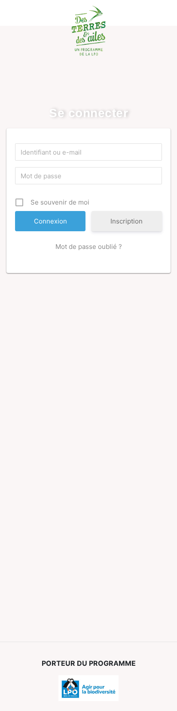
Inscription (126, 221)
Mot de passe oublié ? (88, 246)
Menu (19, 13)
